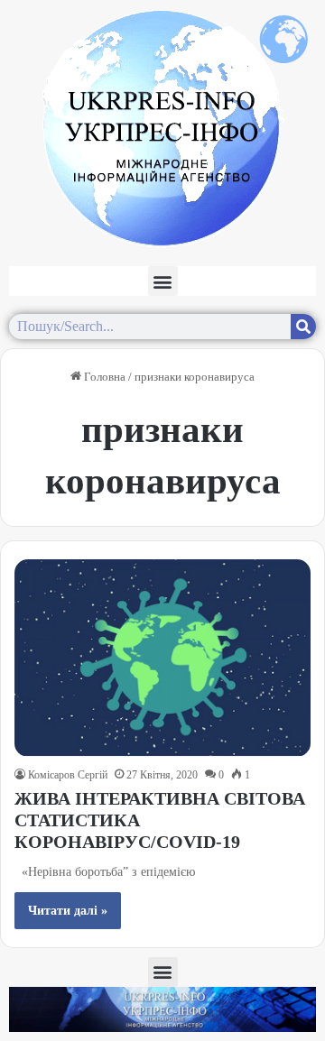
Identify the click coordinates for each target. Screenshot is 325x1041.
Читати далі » (67, 910)
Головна (103, 376)
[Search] (303, 326)
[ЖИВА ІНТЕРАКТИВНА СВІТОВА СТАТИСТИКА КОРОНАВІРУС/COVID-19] (162, 658)
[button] (163, 281)
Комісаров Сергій (67, 775)
